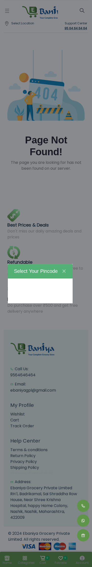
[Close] (64, 271)
